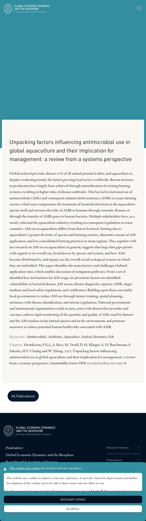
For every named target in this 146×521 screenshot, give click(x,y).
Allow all (73, 508)
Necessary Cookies (73, 499)
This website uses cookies (25, 468)
